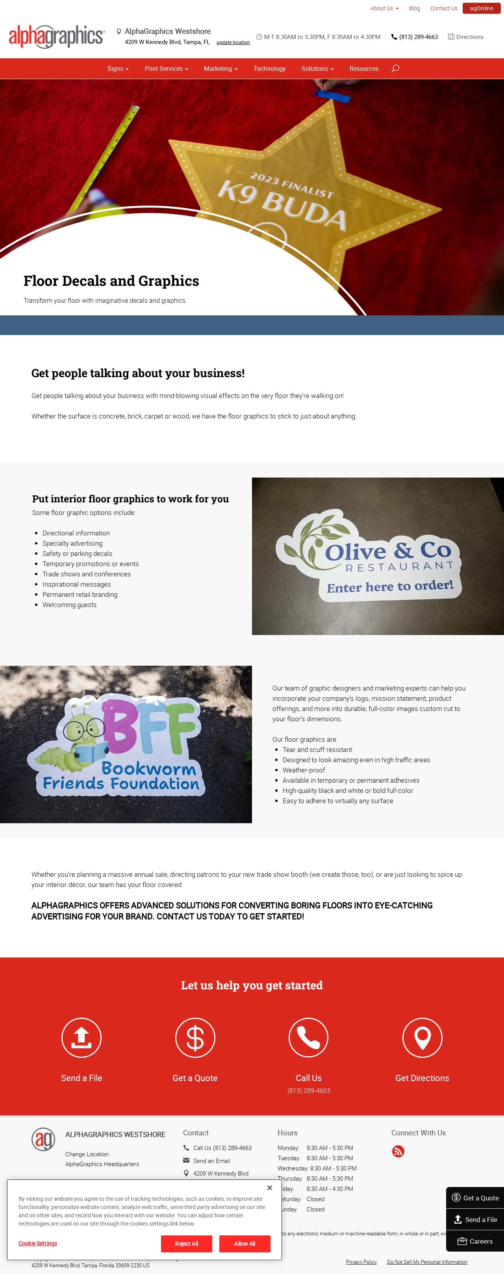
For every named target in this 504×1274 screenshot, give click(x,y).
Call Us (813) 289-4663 (222, 1148)
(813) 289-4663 (418, 37)
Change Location (87, 1154)
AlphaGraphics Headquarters (102, 1164)
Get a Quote (481, 1197)
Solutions (315, 68)
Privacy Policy (361, 1261)
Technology (270, 68)
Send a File (481, 1219)
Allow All (244, 1243)
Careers (481, 1241)
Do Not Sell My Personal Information (427, 1261)
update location (233, 42)
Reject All (186, 1243)
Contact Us (444, 8)
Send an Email (211, 1161)
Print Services (164, 68)
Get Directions (422, 1077)
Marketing (218, 68)
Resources (364, 68)
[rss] (398, 1151)
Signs (115, 68)
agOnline (481, 8)
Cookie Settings (38, 1243)
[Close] (269, 1187)
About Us (382, 8)
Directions (470, 37)
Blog (414, 8)
